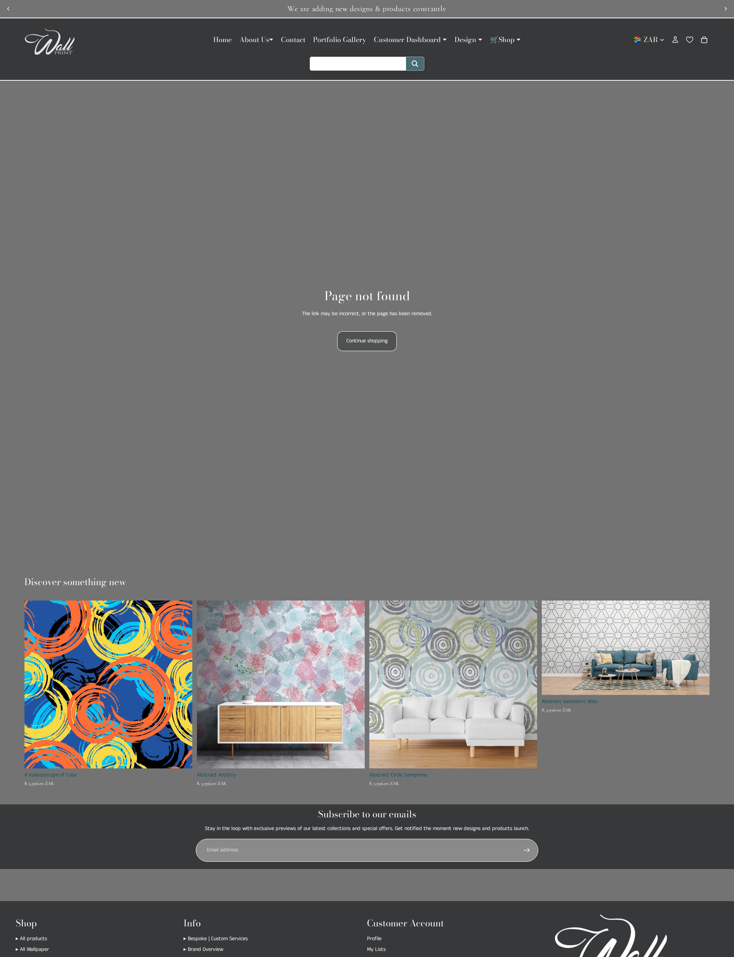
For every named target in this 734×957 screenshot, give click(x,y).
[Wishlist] (690, 39)
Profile (374, 938)
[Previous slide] (8, 8)
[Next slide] (725, 8)
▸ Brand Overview (203, 949)
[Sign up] (527, 850)
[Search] (415, 63)
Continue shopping (367, 341)
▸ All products (31, 938)
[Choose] (180, 756)
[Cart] (704, 39)
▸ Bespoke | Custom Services (216, 938)
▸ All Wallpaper (32, 949)
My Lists (376, 949)
